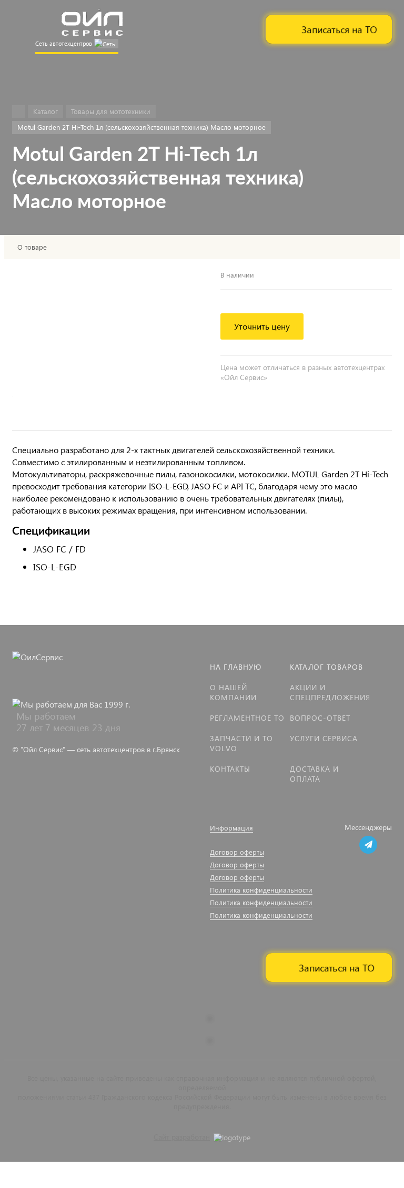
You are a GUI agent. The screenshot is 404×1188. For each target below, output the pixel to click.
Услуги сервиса (324, 738)
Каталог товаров (326, 667)
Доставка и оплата (314, 774)
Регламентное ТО (247, 718)
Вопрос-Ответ (320, 718)
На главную (235, 667)
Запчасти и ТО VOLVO (241, 743)
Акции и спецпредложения (330, 692)
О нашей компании (233, 692)
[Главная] (18, 111)
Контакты (230, 769)
